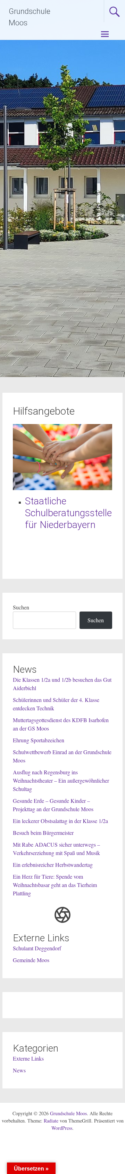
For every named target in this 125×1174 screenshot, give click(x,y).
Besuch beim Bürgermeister (43, 832)
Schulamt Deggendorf (37, 948)
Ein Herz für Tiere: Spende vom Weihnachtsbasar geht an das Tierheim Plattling (55, 885)
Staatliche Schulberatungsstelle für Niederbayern (68, 512)
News (19, 1070)
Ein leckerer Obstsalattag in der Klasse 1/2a (60, 820)
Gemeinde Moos (31, 960)
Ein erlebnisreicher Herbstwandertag (53, 864)
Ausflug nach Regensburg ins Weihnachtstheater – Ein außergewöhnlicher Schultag (61, 780)
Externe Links (28, 1058)
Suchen (21, 607)
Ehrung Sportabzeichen (38, 740)
